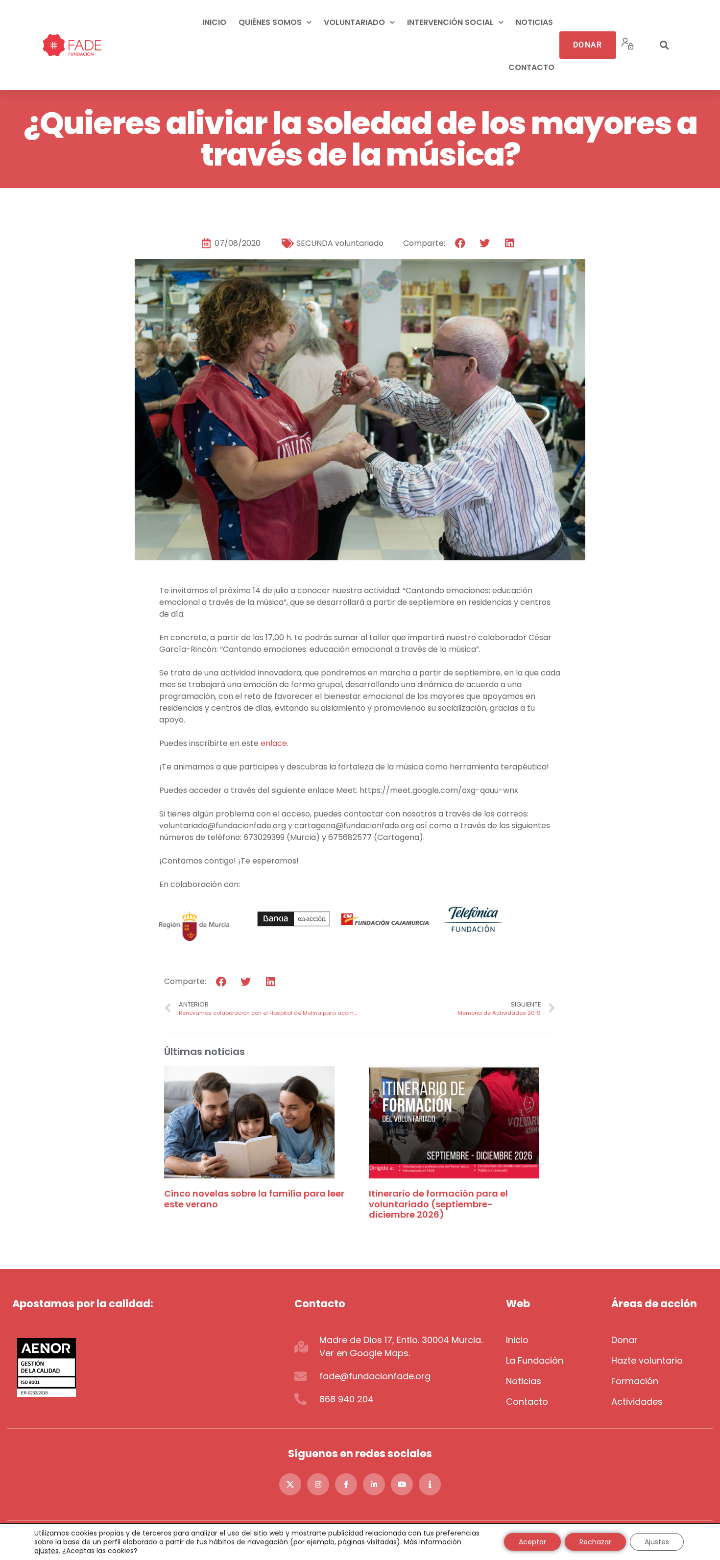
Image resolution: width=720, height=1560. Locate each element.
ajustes (46, 1550)
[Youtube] (402, 1484)
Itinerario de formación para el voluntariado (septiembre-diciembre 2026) (438, 1204)
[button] (664, 45)
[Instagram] (318, 1484)
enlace (274, 743)
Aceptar (532, 1542)
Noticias (534, 22)
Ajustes (657, 1542)
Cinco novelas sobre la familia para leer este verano (254, 1198)
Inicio (214, 22)
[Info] (430, 1484)
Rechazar (595, 1542)
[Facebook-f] (346, 1484)
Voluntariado (354, 22)
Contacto (531, 67)
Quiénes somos (270, 22)
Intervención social (450, 22)
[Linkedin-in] (374, 1484)
